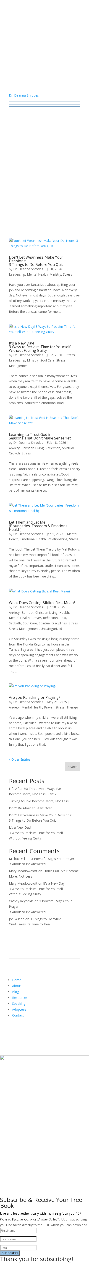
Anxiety (14, 448)
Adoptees (19, 1009)
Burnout (27, 612)
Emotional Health (33, 539)
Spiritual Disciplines (53, 623)
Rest (63, 618)
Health (64, 612)
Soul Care (47, 360)
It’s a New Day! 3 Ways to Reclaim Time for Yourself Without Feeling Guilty (40, 347)
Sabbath (15, 623)
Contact (18, 1015)
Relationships (57, 539)
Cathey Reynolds (21, 901)
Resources (20, 997)
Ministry (55, 274)
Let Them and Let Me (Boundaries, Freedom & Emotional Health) (38, 526)
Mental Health (37, 274)
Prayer (36, 618)
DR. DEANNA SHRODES (44, 53)
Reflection (52, 448)
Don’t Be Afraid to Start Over (30, 808)
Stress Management (24, 628)
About (16, 986)
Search (73, 766)
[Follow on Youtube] (30, 1032)
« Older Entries (19, 759)
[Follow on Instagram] (40, 1032)
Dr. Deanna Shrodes (24, 95)
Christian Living (32, 448)
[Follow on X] (21, 1032)
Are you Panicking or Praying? (34, 697)
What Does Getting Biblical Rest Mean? (42, 602)
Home (16, 980)
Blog (15, 992)
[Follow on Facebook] (12, 1032)
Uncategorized (51, 628)
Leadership (17, 274)
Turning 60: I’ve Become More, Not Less (39, 801)
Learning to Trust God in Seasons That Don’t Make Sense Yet (40, 436)
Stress (67, 274)
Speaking (18, 1003)
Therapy (72, 707)
